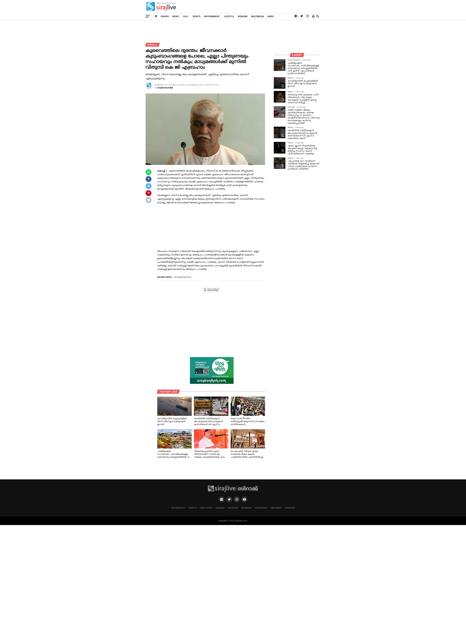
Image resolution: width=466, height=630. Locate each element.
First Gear (206, 508)
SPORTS (196, 16)
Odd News (276, 508)
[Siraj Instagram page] (237, 499)
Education (261, 508)
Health (192, 508)
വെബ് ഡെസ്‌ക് (165, 88)
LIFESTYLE (229, 16)
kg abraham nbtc (183, 277)
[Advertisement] (267, 6)
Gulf (185, 16)
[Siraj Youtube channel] (244, 499)
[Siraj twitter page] (229, 499)
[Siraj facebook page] (222, 499)
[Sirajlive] (233, 491)
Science (220, 508)
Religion (233, 508)
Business (246, 508)
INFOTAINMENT (212, 16)
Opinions (290, 508)
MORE (270, 16)
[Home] (156, 16)
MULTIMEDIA (257, 16)
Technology (178, 508)
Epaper (165, 16)
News (175, 16)
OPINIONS (243, 16)
